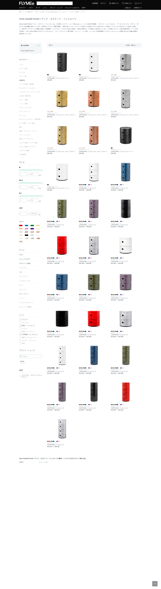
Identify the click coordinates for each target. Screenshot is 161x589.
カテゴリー (22, 8)
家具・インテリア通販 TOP (26, 12)
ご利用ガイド (137, 8)
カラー (31, 8)
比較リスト (115, 3)
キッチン (25, 328)
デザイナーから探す (40, 12)
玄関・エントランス (28, 331)
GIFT (84, 8)
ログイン (103, 3)
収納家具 (21, 462)
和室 (23, 343)
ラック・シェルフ (43, 462)
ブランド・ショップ (56, 8)
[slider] (19, 170)
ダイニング (25, 322)
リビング (25, 319)
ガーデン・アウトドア (29, 340)
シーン (45, 8)
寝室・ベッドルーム (28, 325)
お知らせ (128, 8)
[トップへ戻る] (154, 583)
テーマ (38, 8)
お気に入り (128, 3)
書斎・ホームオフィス (29, 337)
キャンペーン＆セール (72, 8)
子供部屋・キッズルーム (30, 334)
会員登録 (95, 3)
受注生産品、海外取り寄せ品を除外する (32, 376)
